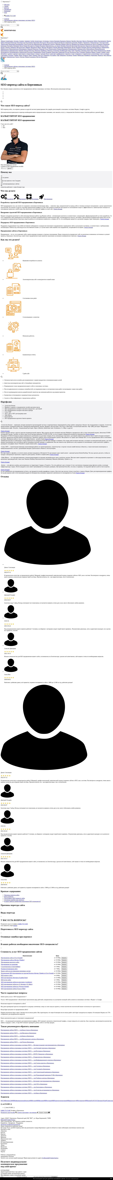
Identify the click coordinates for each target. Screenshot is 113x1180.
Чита (105, 55)
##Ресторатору (80, 1100)
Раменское (62, 52)
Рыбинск (88, 52)
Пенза (95, 50)
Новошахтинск (14, 50)
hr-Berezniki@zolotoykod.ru (50, 1158)
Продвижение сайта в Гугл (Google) (12, 958)
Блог (5, 12)
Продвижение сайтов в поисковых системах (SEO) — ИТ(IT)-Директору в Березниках (27, 1054)
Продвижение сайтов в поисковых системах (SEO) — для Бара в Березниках (24, 1093)
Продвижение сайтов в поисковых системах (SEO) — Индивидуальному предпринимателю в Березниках (33, 1045)
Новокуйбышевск (62, 49)
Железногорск (38, 44)
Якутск (38, 57)
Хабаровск (63, 55)
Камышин (4, 46)
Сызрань (106, 54)
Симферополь (60, 54)
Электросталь (11, 57)
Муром (55, 47)
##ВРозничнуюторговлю (59, 1100)
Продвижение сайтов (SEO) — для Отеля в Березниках (17, 1042)
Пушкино (48, 52)
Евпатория (11, 44)
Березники (90, 41)
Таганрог (11, 55)
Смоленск (68, 54)
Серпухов (53, 54)
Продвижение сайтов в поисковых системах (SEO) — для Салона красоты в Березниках (27, 1063)
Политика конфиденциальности (10, 1124)
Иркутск (68, 44)
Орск (91, 50)
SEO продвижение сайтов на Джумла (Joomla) (15, 986)
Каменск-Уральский (103, 44)
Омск (69, 50)
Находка (89, 47)
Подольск (30, 52)
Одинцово (56, 50)
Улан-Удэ (40, 55)
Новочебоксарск (100, 49)
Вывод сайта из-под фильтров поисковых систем (15, 971)
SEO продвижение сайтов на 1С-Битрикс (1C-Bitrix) (16, 984)
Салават (98, 52)
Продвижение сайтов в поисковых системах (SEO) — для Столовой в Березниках (25, 1069)
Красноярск (96, 46)
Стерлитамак (95, 54)
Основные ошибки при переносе (14, 900)
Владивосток (21, 42)
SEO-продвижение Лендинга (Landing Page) (14, 977)
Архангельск (38, 41)
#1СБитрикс (99, 1100)
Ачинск (51, 41)
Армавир (27, 41)
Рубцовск (82, 52)
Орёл (73, 50)
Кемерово (16, 46)
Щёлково (3, 57)
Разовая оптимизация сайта (9, 969)
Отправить (54, 1176)
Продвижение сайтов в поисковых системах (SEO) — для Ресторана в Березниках (25, 1051)
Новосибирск (90, 49)
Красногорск (81, 46)
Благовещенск (102, 41)
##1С (2, 1100)
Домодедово (4, 44)
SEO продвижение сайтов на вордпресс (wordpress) (16, 982)
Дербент (80, 42)
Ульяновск (46, 55)
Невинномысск (96, 47)
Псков (43, 52)
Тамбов (16, 55)
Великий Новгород (11, 42)
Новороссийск (81, 49)
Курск (106, 46)
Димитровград (94, 42)
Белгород (79, 41)
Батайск (74, 41)
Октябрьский (63, 50)
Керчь (21, 46)
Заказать (64, 958)
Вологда (63, 42)
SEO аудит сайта (6, 980)
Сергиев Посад (44, 54)
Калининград (88, 44)
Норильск (38, 50)
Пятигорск (55, 52)
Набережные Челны (70, 47)
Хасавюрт (69, 55)
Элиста (17, 57)
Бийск (96, 41)
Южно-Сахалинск (30, 57)
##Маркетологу (71, 1100)
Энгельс (22, 57)
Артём (32, 41)
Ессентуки (30, 44)
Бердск (85, 41)
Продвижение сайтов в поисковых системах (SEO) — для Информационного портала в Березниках (31, 1060)
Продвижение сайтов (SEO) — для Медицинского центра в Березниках (22, 1039)
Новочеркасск (5, 50)
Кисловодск (31, 46)
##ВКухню (32, 1100)
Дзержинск (86, 42)
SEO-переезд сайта (6, 975)
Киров (25, 46)
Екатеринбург (19, 44)
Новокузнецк (53, 49)
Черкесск (100, 55)
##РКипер (88, 1100)
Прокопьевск (37, 52)
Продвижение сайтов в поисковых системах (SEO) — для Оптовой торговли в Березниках (28, 1048)
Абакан (3, 41)
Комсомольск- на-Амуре (53, 46)
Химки (75, 55)
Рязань (93, 52)
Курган (102, 46)
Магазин (6, 4)
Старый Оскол (86, 54)
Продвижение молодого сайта (10, 962)
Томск (30, 55)
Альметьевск (9, 41)
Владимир (37, 42)
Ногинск (31, 50)
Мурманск (50, 47)
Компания (7, 11)
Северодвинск (30, 54)
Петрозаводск (5, 52)
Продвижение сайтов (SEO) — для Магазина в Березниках (18, 1033)
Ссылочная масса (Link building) (10, 966)
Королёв (68, 46)
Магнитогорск (20, 47)
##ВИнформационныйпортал (20, 1100)
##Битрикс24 (8, 1100)
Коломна (42, 46)
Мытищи (60, 47)
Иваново (58, 44)
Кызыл (3, 47)
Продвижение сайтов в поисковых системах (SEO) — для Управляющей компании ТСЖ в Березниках (32, 1075)
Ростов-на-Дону (74, 52)
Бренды (6, 8)
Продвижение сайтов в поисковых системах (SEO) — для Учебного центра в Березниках (28, 1078)
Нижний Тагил (43, 49)
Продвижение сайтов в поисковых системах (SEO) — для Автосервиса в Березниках (26, 1087)
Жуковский (46, 44)
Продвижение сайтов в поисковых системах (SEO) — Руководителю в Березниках (26, 1057)
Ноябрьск (44, 50)
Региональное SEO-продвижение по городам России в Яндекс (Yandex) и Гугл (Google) (27, 973)
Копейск (63, 46)
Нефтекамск (105, 47)
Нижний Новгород (33, 49)
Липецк (7, 47)
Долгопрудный (103, 42)
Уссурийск (53, 55)
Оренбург (78, 50)
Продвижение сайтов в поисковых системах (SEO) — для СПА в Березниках (24, 1084)
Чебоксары (80, 55)
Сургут (101, 54)
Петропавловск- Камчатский (18, 52)
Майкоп (28, 47)
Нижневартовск (14, 49)
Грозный (74, 42)
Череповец (94, 55)
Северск (37, 54)
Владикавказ (29, 42)
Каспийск (10, 46)
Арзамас (21, 41)
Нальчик (83, 47)
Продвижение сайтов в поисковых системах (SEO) (19, 20)
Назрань (78, 47)
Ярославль (44, 57)
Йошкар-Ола (75, 44)
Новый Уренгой (24, 50)
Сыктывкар (4, 55)
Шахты (109, 55)
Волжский (57, 42)
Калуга (95, 44)
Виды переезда (8, 896)
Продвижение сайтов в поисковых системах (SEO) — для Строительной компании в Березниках (30, 1072)
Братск (109, 41)
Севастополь (22, 54)
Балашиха (63, 41)
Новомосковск (72, 49)
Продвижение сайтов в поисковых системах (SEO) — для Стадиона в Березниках (25, 1066)
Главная (6, 19)
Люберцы (13, 47)
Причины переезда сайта (11, 895)
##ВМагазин (40, 1100)
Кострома (74, 46)
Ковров (37, 46)
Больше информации (72, 1178)
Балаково (57, 41)
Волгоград (43, 42)
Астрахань (46, 41)
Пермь (108, 50)
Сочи (72, 54)
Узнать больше (57, 209)
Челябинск (87, 55)
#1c (92, 1100)
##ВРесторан (47, 1100)
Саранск (9, 54)
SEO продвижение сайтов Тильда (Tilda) (13, 988)
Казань (82, 44)
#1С (94, 1100)
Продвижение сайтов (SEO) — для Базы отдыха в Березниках (19, 1030)
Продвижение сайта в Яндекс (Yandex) (12, 960)
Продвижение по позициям (9, 964)
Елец (25, 44)
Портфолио (7, 9)
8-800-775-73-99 (23, 924)
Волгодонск (50, 42)
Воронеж (69, 42)
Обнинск (50, 50)
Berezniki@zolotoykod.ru (8, 1120)
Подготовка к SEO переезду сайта (14, 898)
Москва (44, 47)
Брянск (3, 42)
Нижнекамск (23, 49)
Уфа (58, 55)
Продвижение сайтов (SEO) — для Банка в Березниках (17, 1036)
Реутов (67, 52)
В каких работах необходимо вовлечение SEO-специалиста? (22, 901)
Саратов (15, 54)
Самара (103, 52)
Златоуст (52, 44)
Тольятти (25, 55)
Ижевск (63, 44)
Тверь (20, 55)
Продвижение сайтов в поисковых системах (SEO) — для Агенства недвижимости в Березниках (30, 1090)
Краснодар (89, 46)
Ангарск (16, 41)
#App (104, 1100)
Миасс (39, 47)
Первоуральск (102, 50)
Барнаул (68, 41)
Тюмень (34, 55)
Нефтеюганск (5, 49)
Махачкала (34, 47)
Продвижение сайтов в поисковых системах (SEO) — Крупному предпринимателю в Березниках (30, 1081)
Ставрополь (78, 54)
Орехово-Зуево (85, 50)
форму (15, 925)
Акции (6, 6)
